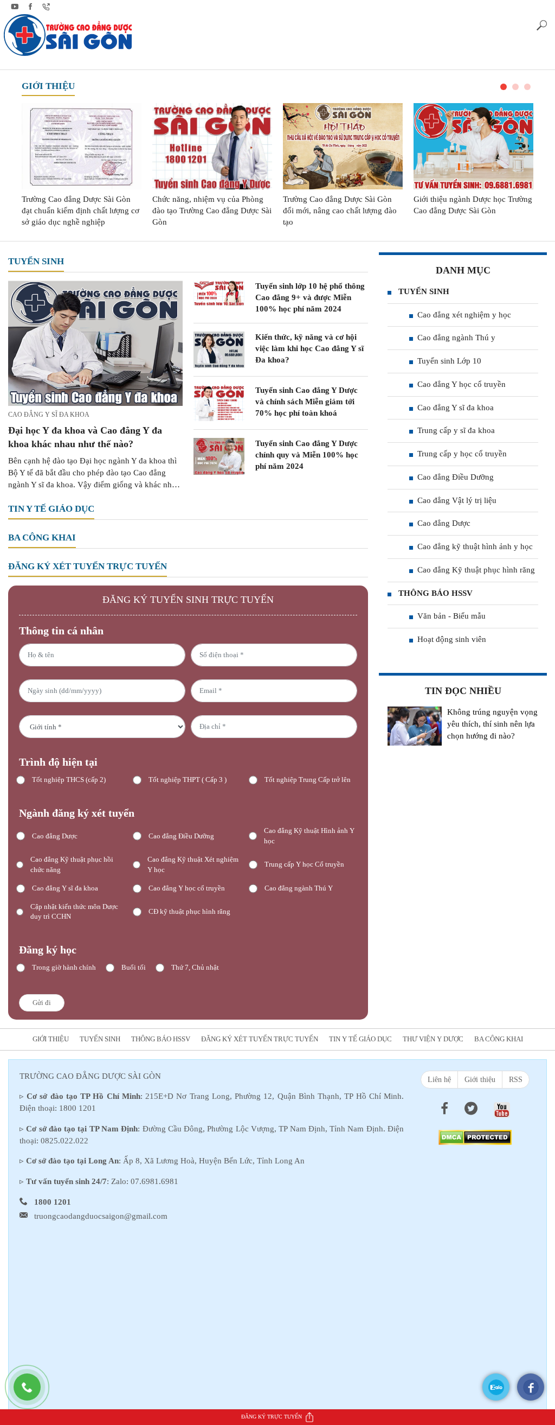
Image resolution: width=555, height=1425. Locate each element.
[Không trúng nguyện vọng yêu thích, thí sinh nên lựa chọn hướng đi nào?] (415, 726)
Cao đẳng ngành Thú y (456, 337)
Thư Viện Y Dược (433, 1039)
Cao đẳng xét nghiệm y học (464, 314)
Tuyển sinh (36, 261)
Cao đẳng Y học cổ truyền (461, 384)
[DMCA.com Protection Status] (475, 1136)
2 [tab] (515, 87)
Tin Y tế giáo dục (51, 509)
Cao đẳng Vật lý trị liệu (456, 500)
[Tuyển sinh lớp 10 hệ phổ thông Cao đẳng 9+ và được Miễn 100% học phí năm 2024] (218, 292)
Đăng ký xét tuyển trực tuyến (87, 566)
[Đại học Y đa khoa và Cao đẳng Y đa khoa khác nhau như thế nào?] (95, 342)
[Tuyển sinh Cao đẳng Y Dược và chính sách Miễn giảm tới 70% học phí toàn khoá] (218, 402)
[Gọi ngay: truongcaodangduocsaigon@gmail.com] (32, 1392)
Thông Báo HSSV (435, 593)
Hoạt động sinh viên (451, 639)
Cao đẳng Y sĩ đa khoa (48, 414)
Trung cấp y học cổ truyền (462, 453)
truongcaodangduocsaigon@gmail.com (100, 1216)
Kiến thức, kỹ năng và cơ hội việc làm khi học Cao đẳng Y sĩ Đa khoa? (309, 348)
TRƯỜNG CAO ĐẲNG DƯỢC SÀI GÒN (90, 1076)
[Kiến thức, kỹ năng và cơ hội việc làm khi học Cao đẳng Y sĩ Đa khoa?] (218, 349)
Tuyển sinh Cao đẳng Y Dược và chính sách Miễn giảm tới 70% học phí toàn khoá (306, 401)
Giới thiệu (48, 86)
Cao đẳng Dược (443, 523)
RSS (515, 1080)
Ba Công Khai (42, 537)
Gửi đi (42, 1002)
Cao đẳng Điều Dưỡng (455, 477)
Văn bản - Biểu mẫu (451, 616)
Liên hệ (439, 1080)
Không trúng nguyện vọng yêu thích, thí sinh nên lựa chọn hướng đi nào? (492, 724)
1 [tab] (503, 87)
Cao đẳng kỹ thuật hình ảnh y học (475, 546)
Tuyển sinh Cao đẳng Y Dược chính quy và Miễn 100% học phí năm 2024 (306, 454)
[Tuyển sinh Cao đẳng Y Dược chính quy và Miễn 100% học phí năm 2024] (218, 455)
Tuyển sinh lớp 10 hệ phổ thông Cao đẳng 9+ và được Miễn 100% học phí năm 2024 (310, 297)
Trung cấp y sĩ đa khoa (456, 430)
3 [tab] (527, 87)
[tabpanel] (81, 165)
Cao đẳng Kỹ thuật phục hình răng (476, 569)
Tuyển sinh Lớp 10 (449, 361)
